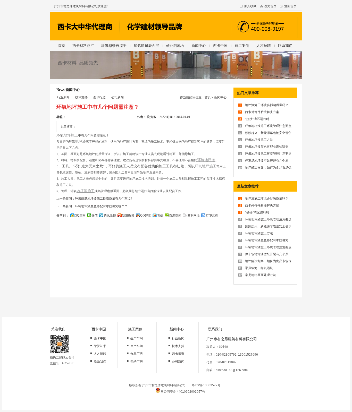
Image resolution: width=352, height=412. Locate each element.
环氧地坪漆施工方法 (259, 140)
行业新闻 (63, 97)
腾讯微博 (110, 215)
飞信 (160, 215)
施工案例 (242, 46)
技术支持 (81, 97)
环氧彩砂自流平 (114, 46)
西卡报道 (99, 97)
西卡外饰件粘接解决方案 (262, 112)
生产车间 (136, 338)
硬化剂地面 (175, 46)
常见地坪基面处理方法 (260, 275)
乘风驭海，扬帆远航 (259, 268)
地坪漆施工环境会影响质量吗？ (266, 105)
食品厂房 (136, 354)
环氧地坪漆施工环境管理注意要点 (268, 126)
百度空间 (175, 215)
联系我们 (285, 46)
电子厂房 (136, 361)
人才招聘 (263, 46)
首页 (61, 46)
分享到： (62, 215)
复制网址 (193, 215)
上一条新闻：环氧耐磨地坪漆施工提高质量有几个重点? (94, 198)
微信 (94, 215)
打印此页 (212, 215)
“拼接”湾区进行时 (257, 119)
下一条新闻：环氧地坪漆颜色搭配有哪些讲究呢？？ (92, 206)
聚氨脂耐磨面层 (146, 46)
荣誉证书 (100, 346)
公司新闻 (117, 97)
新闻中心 (198, 46)
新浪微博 (128, 215)
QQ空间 (80, 215)
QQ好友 (145, 215)
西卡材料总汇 (83, 46)
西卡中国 (220, 46)
